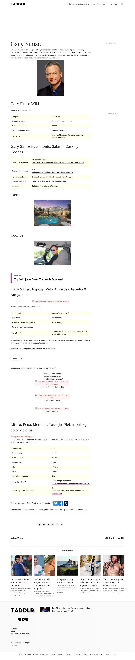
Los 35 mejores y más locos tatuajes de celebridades (113, 582)
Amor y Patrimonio (99, 4)
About (13, 631)
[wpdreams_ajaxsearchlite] (79, 4)
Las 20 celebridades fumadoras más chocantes (71, 483)
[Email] (26, 619)
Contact (14, 634)
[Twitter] (23, 619)
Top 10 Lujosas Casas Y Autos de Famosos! (38, 279)
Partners (14, 628)
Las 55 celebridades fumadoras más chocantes (20, 582)
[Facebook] (19, 619)
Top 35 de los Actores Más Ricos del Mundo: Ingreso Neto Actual (90, 582)
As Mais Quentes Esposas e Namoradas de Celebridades (33, 348)
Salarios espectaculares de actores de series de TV (52, 172)
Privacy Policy (24, 634)
